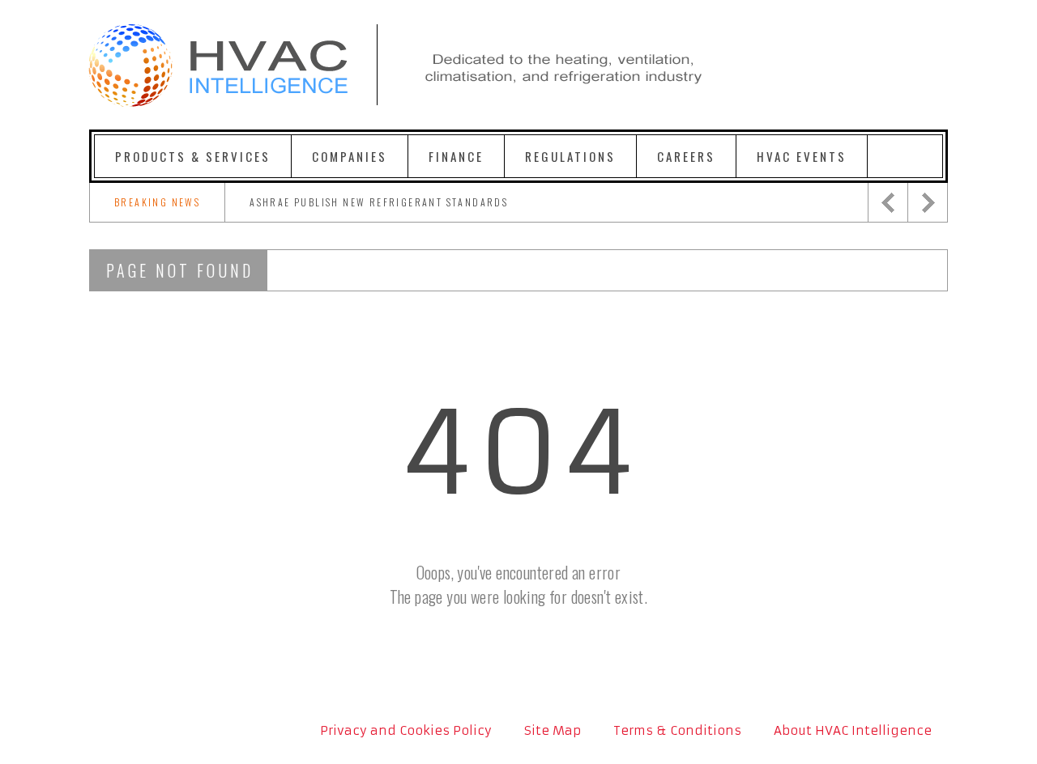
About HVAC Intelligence (853, 730)
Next (927, 202)
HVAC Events (802, 156)
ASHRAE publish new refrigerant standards (379, 202)
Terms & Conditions (677, 730)
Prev (887, 202)
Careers (686, 156)
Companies (349, 156)
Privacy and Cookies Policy (406, 730)
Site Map (552, 730)
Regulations (570, 156)
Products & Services (193, 156)
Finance (456, 156)
